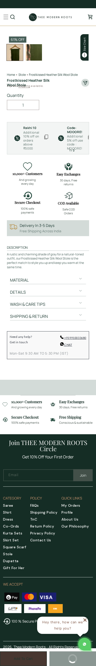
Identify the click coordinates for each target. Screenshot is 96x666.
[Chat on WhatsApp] (84, 644)
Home (11, 74)
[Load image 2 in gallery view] (34, 52)
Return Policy (42, 526)
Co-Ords (11, 526)
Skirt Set (11, 540)
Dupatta (11, 561)
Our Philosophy (75, 526)
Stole (8, 554)
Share (85, 83)
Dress (8, 519)
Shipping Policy (44, 512)
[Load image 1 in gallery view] (15, 52)
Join (83, 475)
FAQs (34, 505)
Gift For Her (13, 568)
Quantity (15, 95)
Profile (67, 512)
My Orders (70, 505)
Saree (8, 505)
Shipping (24, 86)
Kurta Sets (12, 533)
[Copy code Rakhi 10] (46, 138)
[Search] (12, 17)
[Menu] (6, 17)
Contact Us (40, 540)
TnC (33, 519)
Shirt (7, 512)
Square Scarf (14, 547)
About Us (69, 519)
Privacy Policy (42, 533)
